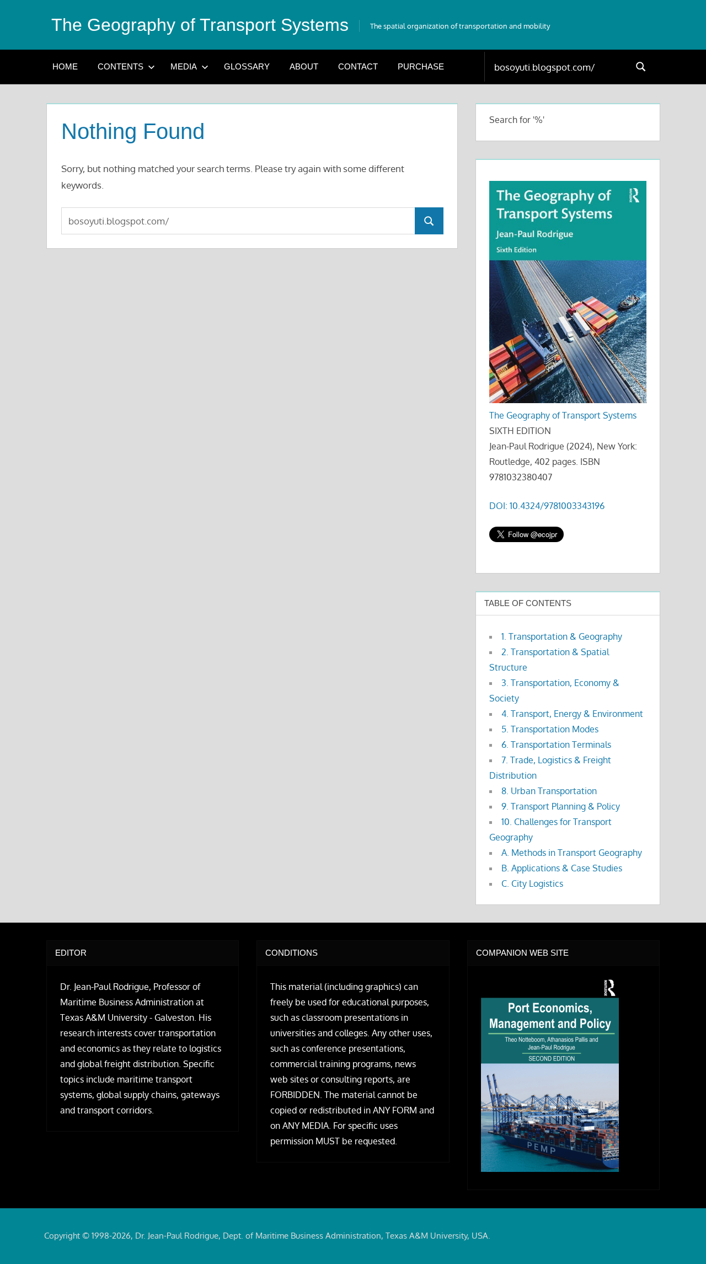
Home (65, 66)
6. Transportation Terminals (556, 744)
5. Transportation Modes (549, 729)
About (304, 66)
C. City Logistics (532, 883)
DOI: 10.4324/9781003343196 (547, 505)
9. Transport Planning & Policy (560, 806)
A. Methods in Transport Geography (571, 852)
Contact (358, 66)
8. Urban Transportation (549, 790)
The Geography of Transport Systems (200, 25)
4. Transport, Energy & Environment (572, 713)
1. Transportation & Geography (561, 636)
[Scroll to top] (679, 1237)
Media (183, 66)
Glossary (247, 66)
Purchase (421, 66)
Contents (120, 66)
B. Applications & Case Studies (561, 868)
